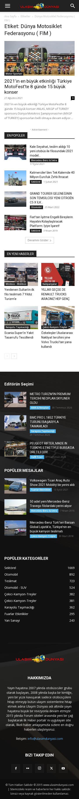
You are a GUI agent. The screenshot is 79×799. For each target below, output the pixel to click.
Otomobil (36, 207)
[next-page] (14, 356)
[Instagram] (39, 768)
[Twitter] (51, 768)
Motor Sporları (14, 73)
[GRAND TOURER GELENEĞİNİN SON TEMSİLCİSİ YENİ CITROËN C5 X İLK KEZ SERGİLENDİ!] (15, 199)
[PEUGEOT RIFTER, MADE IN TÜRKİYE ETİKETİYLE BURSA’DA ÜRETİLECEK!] (15, 449)
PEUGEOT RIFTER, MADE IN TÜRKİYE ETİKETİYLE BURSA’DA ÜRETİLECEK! (52, 448)
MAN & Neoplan (40, 407)
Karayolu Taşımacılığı (17, 327)
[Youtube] (63, 768)
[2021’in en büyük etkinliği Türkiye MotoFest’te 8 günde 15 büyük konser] (39, 58)
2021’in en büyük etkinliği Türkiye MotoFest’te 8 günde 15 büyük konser (38, 86)
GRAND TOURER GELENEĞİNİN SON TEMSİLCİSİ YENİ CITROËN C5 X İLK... (52, 198)
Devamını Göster (38, 240)
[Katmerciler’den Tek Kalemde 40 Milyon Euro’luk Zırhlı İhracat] (15, 178)
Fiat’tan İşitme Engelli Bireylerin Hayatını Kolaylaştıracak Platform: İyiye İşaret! (51, 221)
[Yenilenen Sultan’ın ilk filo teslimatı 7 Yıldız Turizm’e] (21, 274)
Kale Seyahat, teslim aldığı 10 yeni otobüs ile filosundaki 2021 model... (51, 151)
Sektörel (35, 181)
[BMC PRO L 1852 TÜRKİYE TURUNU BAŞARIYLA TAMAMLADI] (15, 423)
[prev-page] (7, 356)
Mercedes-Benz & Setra (44, 160)
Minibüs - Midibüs (16, 283)
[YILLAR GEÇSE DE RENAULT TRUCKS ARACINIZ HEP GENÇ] (58, 274)
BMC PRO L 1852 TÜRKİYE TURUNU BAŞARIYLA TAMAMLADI (48, 422)
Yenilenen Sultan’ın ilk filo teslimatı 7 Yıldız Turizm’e (19, 294)
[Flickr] (27, 768)
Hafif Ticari (37, 456)
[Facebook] (15, 768)
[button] (7, 6)
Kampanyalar (50, 283)
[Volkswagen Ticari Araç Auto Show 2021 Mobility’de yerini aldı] (15, 486)
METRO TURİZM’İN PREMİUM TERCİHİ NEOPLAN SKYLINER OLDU (50, 398)
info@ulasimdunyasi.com (45, 739)
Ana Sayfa (10, 16)
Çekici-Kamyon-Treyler (55, 327)
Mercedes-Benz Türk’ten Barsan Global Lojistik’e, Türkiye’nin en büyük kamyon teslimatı (52, 527)
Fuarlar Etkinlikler (40, 489)
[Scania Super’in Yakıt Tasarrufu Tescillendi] (21, 317)
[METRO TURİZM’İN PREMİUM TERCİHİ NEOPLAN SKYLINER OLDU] (15, 399)
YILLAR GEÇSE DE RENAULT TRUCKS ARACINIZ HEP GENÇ (55, 294)
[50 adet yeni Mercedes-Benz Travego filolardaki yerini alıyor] (15, 507)
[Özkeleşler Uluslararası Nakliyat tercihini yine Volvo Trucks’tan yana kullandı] (58, 317)
